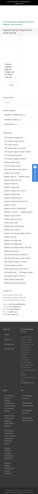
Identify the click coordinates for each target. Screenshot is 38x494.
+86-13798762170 (14, 307)
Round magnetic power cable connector (16, 269)
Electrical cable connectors (12, 166)
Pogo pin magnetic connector (13, 265)
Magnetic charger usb (11, 183)
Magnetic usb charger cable (12, 240)
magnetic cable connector (12, 173)
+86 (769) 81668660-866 (16, 304)
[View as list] (21, 37)
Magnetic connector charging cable (15, 208)
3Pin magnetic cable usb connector (15, 148)
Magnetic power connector (12, 230)
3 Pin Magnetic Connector (27, 412)
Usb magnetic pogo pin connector (14, 276)
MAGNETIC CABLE (10, 119)
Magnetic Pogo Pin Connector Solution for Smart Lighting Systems (9, 421)
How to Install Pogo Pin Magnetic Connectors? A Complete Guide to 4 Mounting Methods (9, 403)
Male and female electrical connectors (16, 254)
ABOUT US (8, 339)
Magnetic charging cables (12, 194)
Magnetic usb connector (11, 251)
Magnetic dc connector (11, 212)
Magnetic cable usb (10, 176)
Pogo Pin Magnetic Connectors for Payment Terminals (9, 468)
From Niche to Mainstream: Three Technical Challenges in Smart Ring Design (9, 437)
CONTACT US (9, 349)
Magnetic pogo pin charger (12, 215)
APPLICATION (9, 124)
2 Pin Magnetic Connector (27, 397)
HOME (6, 335)
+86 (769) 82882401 (13, 309)
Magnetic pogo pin (26, 212)
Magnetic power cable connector (14, 226)
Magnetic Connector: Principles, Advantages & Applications (9, 453)
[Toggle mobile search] (30, 9)
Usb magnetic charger (26, 272)
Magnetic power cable (11, 223)
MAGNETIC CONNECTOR (13, 115)
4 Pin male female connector (13, 155)
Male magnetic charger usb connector (15, 262)
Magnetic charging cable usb (13, 198)
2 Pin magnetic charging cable (13, 137)
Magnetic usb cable (10, 237)
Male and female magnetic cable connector (17, 258)
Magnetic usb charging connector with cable (17, 247)
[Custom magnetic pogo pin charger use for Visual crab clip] (10, 53)
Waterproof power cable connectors (15, 283)
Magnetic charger (24, 176)
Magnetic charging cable (11, 187)
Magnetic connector (10, 205)
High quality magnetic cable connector (16, 169)
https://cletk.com (12, 314)
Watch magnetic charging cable (14, 279)
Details (11, 85)
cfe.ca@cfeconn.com (28, 382)
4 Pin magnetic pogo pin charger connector (17, 152)
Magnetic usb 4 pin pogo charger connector (17, 233)
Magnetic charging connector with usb (15, 201)
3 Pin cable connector (11, 144)
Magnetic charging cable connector (15, 191)
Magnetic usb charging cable (13, 244)
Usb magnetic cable (10, 272)
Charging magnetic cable (11, 162)
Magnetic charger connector (12, 180)
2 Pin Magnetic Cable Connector (27, 404)
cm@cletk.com (19, 3)
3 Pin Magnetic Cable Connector (27, 419)
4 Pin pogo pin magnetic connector (15, 159)
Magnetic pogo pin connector (13, 219)
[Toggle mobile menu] (34, 9)
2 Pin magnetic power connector (14, 141)
